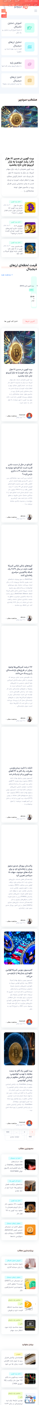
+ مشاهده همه (7, 275)
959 (7, 1132)
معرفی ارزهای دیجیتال (13, 1277)
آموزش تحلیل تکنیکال (13, 1261)
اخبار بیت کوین (15, 1374)
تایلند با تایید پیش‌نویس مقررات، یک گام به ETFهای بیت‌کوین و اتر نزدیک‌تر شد (20, 771)
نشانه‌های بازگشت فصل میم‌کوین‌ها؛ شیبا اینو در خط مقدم (14, 1187)
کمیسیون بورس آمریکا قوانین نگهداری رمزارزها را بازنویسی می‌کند (19, 973)
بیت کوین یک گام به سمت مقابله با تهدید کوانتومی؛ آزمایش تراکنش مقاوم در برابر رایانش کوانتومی (19, 1075)
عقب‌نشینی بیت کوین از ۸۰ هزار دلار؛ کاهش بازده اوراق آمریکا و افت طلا (13, 250)
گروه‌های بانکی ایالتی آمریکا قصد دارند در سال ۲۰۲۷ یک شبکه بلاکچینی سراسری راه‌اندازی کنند (20, 570)
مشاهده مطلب (11, 416)
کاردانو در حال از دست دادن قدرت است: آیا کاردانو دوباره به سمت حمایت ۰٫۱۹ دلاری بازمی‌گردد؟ (19, 469)
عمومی (18, 1354)
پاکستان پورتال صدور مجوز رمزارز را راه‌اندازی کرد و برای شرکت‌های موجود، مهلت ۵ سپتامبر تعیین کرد (20, 870)
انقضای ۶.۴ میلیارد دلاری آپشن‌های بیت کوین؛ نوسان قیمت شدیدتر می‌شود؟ (14, 230)
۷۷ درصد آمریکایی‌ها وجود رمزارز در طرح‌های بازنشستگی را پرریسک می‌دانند (19, 670)
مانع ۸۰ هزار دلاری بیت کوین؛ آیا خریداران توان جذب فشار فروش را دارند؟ (13, 209)
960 (30, 1137)
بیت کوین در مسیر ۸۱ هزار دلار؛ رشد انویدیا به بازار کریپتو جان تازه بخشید (19, 162)
